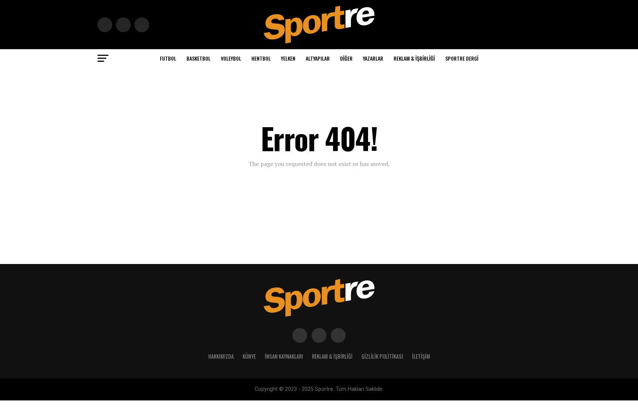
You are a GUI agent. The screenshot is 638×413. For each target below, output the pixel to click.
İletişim (421, 356)
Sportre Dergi (461, 58)
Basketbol (198, 58)
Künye (249, 356)
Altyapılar (318, 58)
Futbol (168, 58)
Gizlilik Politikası (382, 356)
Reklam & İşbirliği (414, 58)
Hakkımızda (221, 356)
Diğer (346, 58)
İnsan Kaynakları (284, 356)
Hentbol (261, 58)
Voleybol (231, 58)
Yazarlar (373, 58)
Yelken (288, 58)
